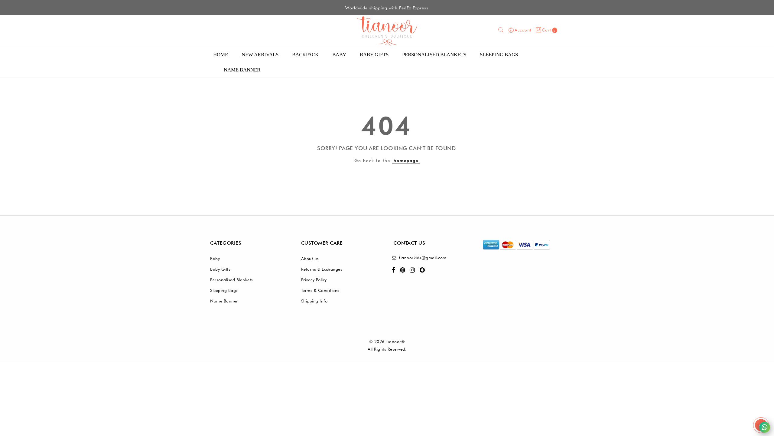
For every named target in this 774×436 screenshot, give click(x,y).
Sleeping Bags (499, 55)
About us (310, 258)
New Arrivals (260, 55)
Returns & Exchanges (322, 269)
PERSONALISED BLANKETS (434, 55)
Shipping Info (314, 301)
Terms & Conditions (320, 290)
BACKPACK (305, 55)
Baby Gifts (374, 55)
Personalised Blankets (231, 279)
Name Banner (224, 301)
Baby (339, 55)
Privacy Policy (314, 279)
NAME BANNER (242, 70)
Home (220, 55)
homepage (406, 160)
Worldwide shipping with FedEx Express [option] (386, 7)
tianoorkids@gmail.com (423, 257)
